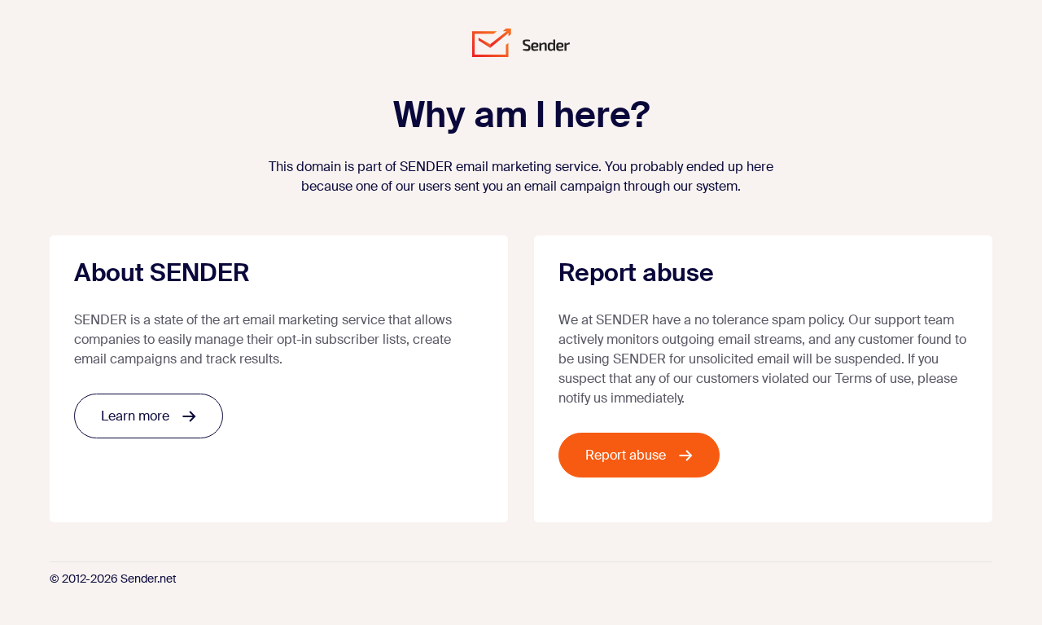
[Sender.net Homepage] (521, 43)
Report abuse (625, 455)
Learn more (135, 416)
